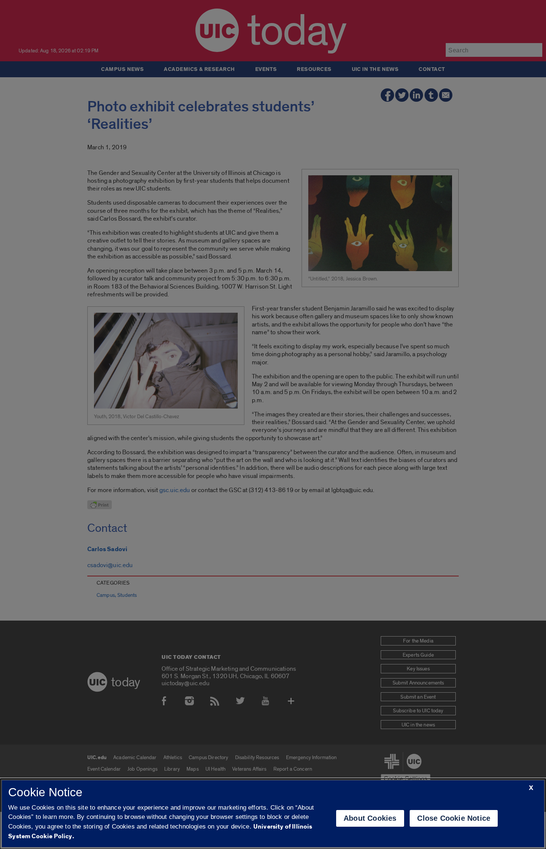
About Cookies (370, 818)
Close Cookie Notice (453, 818)
